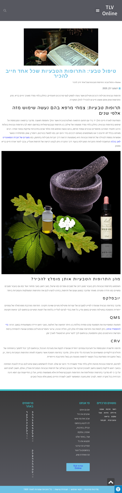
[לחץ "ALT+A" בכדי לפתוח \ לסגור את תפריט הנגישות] (118, 489)
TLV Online (109, 10)
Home (118, 82)
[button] (97, 10)
